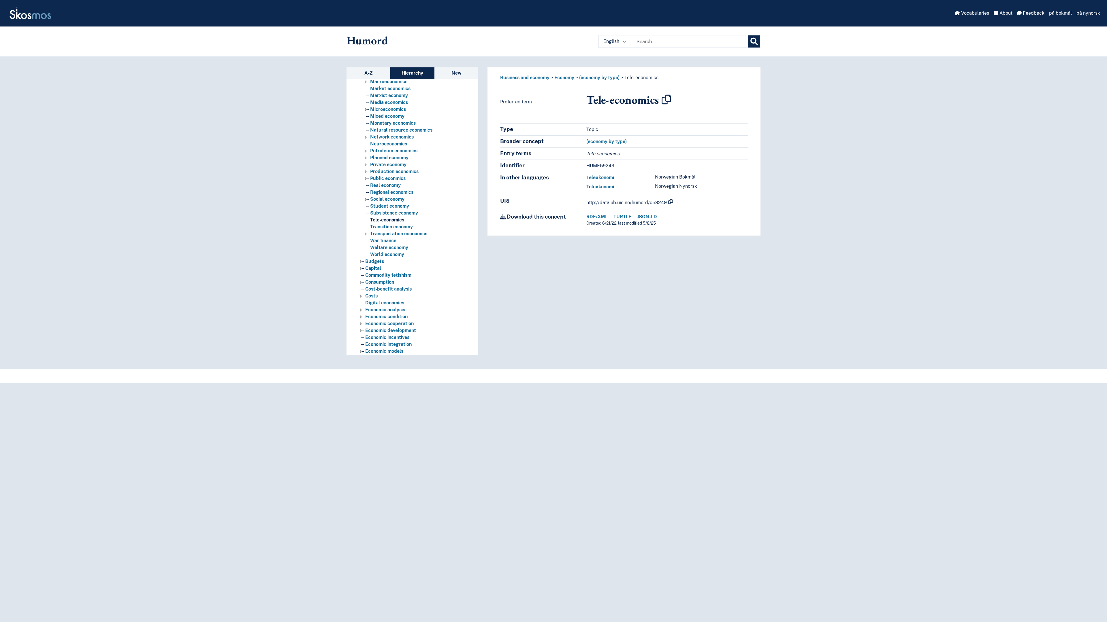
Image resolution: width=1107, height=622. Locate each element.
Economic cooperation (389, 323)
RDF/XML (597, 216)
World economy (387, 254)
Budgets (374, 261)
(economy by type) (599, 77)
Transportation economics (398, 233)
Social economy (387, 199)
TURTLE (622, 216)
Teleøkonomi (600, 177)
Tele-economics (387, 220)
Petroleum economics (393, 150)
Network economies (392, 137)
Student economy (389, 206)
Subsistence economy (394, 213)
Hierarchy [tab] (412, 73)
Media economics (389, 102)
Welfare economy (389, 247)
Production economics (394, 171)
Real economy (385, 185)
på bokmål (1060, 13)
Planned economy (389, 157)
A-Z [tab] (368, 73)
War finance (383, 240)
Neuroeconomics (388, 144)
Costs (371, 296)
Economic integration (388, 344)
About (1005, 13)
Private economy (388, 164)
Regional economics (391, 192)
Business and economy (524, 77)
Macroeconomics (388, 81)
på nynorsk (1088, 13)
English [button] (611, 41)
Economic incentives (387, 337)
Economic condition (386, 316)
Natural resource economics (401, 130)
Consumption (379, 282)
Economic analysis (385, 309)
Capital (373, 268)
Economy (564, 77)
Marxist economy (389, 95)
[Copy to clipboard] (666, 99)
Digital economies (384, 303)
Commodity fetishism (388, 275)
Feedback (1033, 13)
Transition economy (391, 227)
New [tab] (456, 73)
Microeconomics (388, 109)
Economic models (384, 351)
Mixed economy (387, 116)
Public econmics (388, 178)
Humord (367, 40)
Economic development (390, 330)
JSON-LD (647, 216)
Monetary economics (393, 123)
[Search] (754, 41)
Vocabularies (974, 13)
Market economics (390, 88)
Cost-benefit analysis (388, 289)
